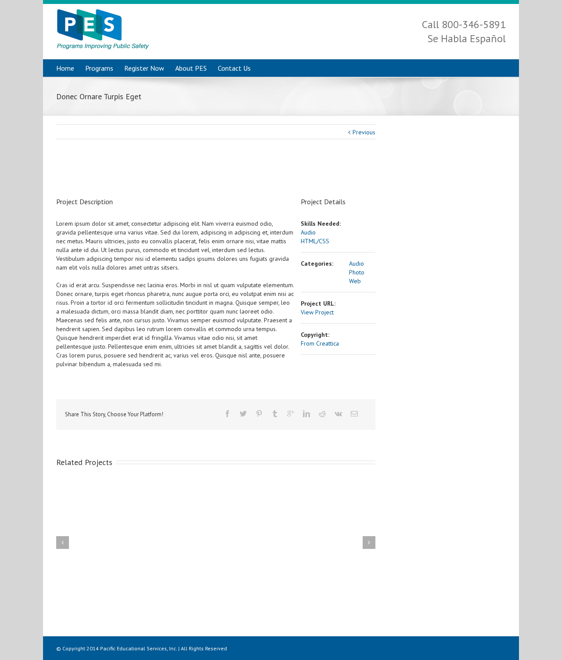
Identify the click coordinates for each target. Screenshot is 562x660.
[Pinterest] (259, 413)
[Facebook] (227, 413)
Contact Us (234, 68)
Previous (364, 132)
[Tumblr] (274, 413)
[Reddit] (322, 413)
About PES (191, 68)
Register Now (144, 68)
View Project (317, 312)
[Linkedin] (306, 413)
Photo (356, 272)
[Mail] (354, 413)
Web (355, 281)
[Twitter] (243, 413)
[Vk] (338, 413)
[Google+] (290, 413)
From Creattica (320, 343)
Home (65, 68)
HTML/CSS (315, 241)
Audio (308, 232)
